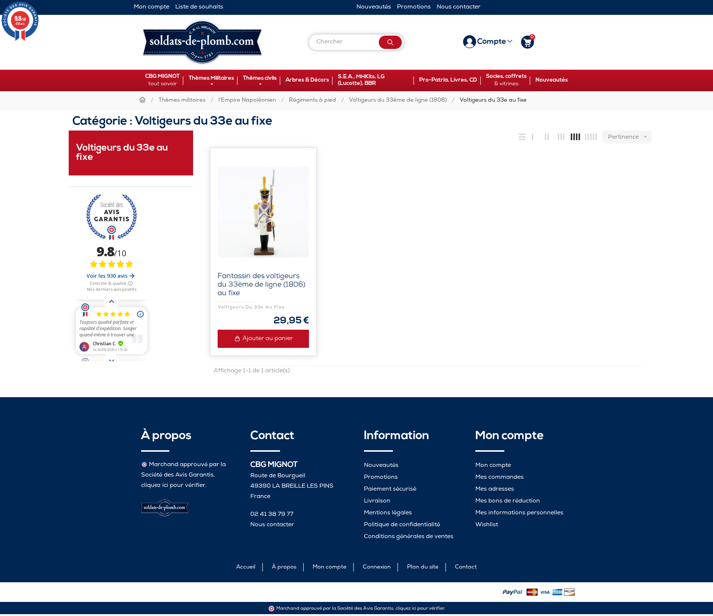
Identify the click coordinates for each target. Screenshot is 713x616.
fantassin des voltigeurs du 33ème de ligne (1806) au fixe (261, 285)
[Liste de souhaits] (295, 169)
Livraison (377, 501)
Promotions (414, 7)
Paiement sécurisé (390, 489)
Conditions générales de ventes (408, 536)
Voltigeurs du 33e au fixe (251, 307)
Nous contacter (459, 7)
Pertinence (628, 137)
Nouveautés (373, 7)
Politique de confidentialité (402, 524)
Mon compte (151, 7)
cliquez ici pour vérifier (173, 485)
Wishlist (486, 524)
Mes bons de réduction (507, 501)
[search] (390, 42)
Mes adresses (494, 489)
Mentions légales (388, 513)
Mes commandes (499, 477)
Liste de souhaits (199, 7)
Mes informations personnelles (519, 513)
